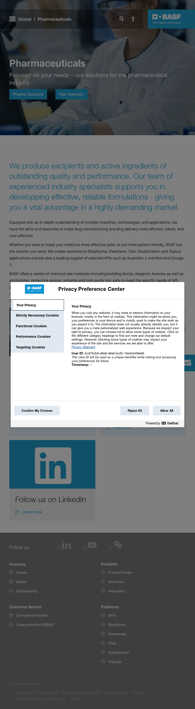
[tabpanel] (126, 338)
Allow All (166, 410)
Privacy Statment (83, 347)
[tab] (37, 305)
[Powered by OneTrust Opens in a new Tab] (164, 424)
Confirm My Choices (37, 410)
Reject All (135, 410)
